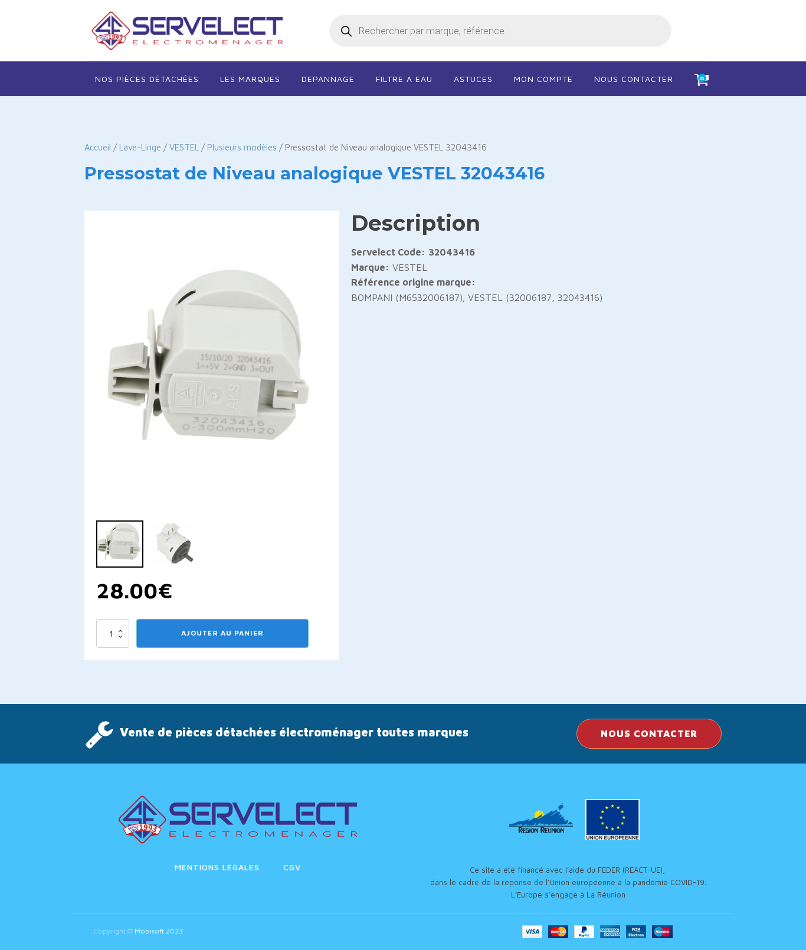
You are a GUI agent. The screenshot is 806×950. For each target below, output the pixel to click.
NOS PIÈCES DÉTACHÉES (147, 79)
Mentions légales (217, 867)
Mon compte (543, 79)
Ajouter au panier (222, 632)
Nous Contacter (633, 79)
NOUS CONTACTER (649, 733)
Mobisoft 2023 (159, 930)
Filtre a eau (404, 79)
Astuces (473, 79)
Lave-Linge (140, 147)
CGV (292, 867)
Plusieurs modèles (242, 147)
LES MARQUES (250, 79)
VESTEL (184, 147)
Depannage (328, 79)
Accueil (97, 147)
